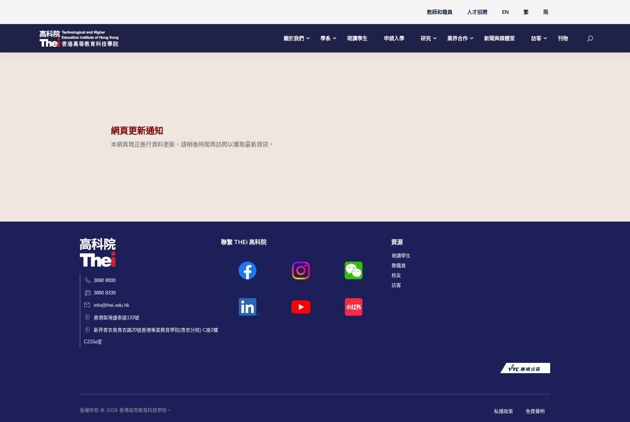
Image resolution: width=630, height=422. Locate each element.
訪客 (536, 38)
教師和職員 (439, 12)
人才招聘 (477, 12)
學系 (325, 38)
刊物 (563, 38)
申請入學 (394, 38)
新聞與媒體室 (499, 38)
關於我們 (294, 38)
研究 (426, 38)
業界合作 (457, 38)
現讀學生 (357, 38)
